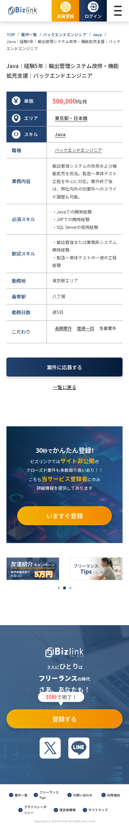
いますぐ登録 (64, 515)
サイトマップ (98, 810)
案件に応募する (64, 367)
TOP (10, 34)
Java (97, 34)
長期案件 (63, 328)
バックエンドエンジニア (64, 34)
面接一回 (85, 328)
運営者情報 (67, 810)
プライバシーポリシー (35, 810)
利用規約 (113, 795)
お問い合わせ (82, 795)
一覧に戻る (64, 387)
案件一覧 (29, 34)
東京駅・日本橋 (71, 118)
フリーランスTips (49, 795)
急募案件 (107, 328)
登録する (61, 716)
